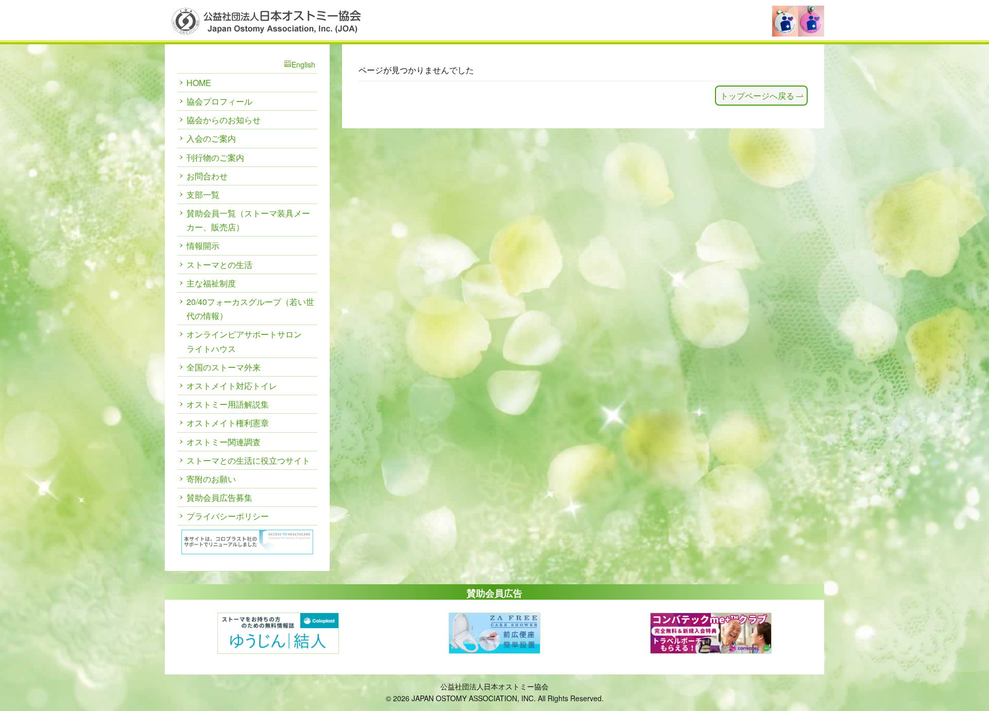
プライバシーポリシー (227, 516)
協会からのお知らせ (223, 120)
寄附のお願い (211, 479)
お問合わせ (207, 176)
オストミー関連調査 (223, 442)
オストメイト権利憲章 (227, 423)
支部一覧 (202, 194)
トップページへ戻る (757, 95)
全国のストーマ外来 (223, 367)
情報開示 (202, 245)
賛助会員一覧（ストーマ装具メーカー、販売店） (248, 220)
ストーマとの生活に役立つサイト (248, 460)
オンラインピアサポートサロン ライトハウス (244, 341)
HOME (198, 83)
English (303, 64)
